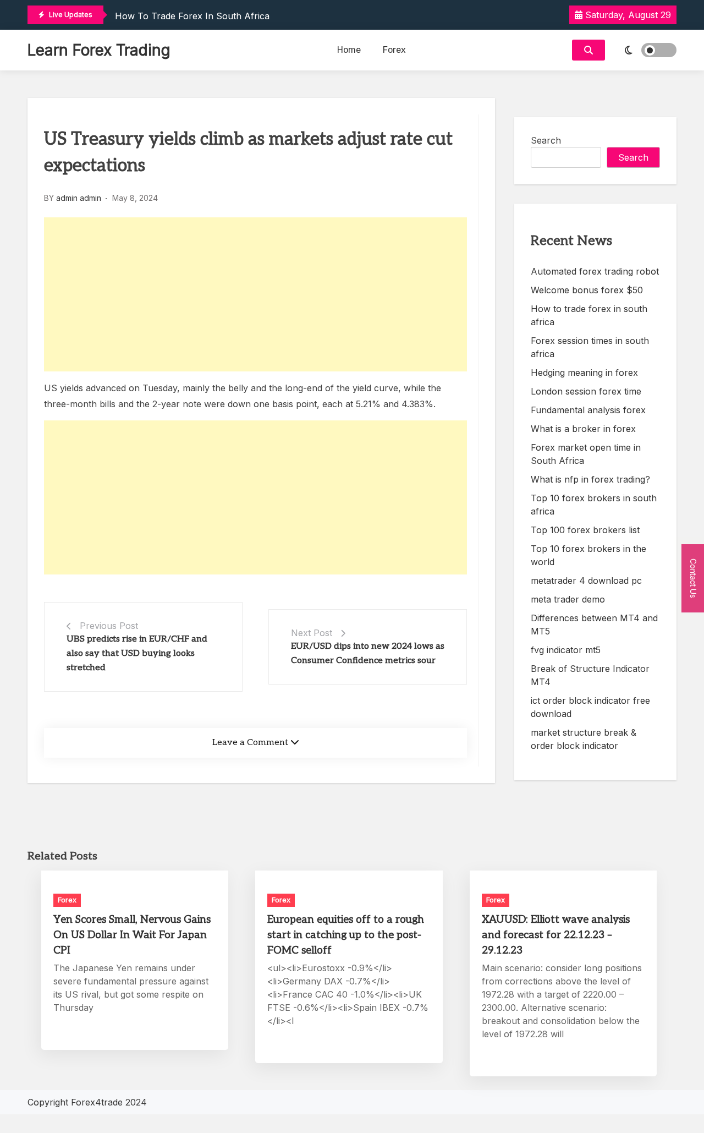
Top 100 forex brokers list (585, 529)
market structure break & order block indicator (583, 739)
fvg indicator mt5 (566, 649)
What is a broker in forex (583, 428)
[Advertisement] (255, 294)
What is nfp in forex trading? (590, 479)
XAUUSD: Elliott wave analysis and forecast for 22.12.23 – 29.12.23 (556, 935)
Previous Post (109, 625)
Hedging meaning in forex (584, 372)
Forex (394, 50)
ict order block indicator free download (590, 707)
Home (349, 50)
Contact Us (693, 578)
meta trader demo (568, 599)
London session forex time (586, 391)
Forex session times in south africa (590, 347)
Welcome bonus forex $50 (587, 289)
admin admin (78, 197)
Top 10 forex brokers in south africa (594, 504)
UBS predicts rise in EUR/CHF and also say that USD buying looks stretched (137, 653)
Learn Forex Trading (99, 50)
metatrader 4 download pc (586, 580)
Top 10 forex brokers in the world (588, 555)
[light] (643, 50)
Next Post (311, 632)
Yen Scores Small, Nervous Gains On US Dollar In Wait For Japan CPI (132, 935)
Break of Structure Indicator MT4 (590, 675)
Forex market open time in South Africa (586, 454)
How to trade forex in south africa (192, 15)
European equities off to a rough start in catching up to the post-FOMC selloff (345, 935)
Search (546, 140)
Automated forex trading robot (595, 271)
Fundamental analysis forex (588, 409)
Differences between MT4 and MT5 (594, 624)
